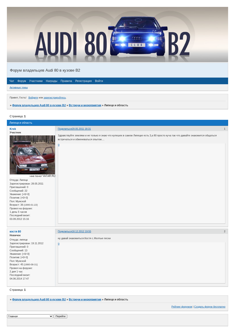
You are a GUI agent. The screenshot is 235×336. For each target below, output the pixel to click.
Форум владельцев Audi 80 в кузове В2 (39, 105)
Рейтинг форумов (181, 306)
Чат (11, 81)
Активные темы (19, 87)
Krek (13, 129)
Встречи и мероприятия (85, 105)
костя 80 (15, 231)
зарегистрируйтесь (55, 97)
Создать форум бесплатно (209, 306)
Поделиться (65, 128)
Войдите (33, 97)
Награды (51, 81)
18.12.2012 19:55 (81, 231)
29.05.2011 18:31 (81, 128)
